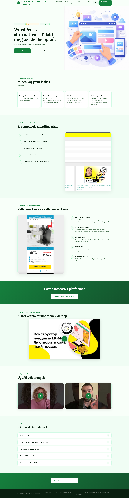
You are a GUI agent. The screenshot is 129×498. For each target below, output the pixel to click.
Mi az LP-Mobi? (25, 435)
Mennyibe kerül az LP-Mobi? (29, 463)
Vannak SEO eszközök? (27, 456)
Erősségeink (59, 2)
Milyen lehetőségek (68, 3)
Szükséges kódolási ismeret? (29, 449)
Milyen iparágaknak (80, 3)
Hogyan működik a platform (43, 51)
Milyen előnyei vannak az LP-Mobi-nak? (34, 442)
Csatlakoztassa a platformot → (64, 296)
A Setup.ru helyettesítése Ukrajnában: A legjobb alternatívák (98, 492)
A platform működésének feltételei (63, 492)
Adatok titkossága (49, 492)
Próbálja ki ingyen (22, 51)
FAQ (89, 2)
